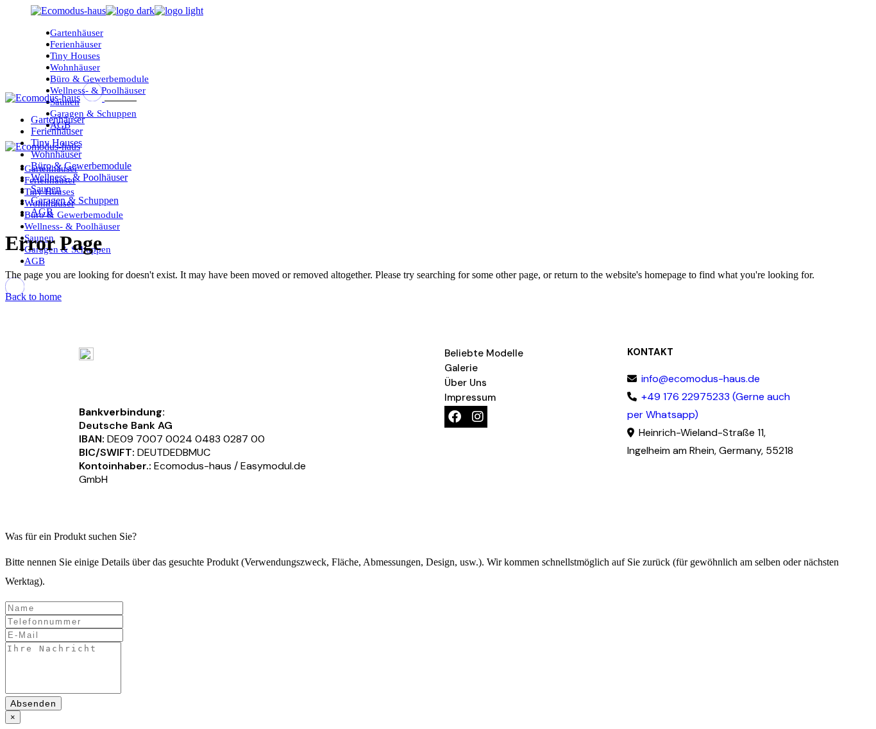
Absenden (33, 703)
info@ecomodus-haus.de (699, 378)
